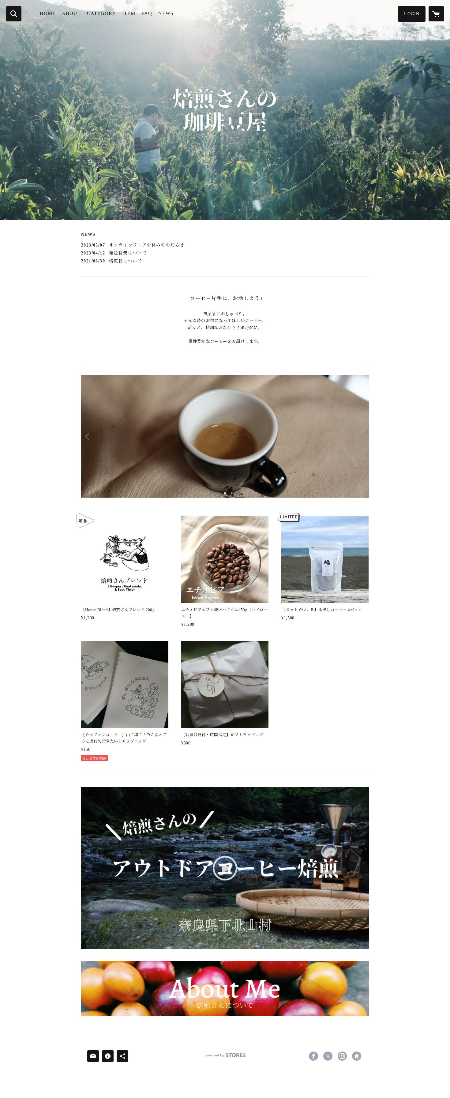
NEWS (166, 13)
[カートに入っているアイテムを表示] (436, 13)
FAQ (146, 13)
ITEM (128, 13)
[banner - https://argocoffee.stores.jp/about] (225, 988)
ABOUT (71, 13)
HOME (48, 13)
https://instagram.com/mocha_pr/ (342, 1056)
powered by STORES (225, 1057)
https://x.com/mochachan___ (327, 1056)
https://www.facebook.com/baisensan (313, 1056)
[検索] (13, 13)
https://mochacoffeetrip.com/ (356, 1056)
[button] (412, 14)
